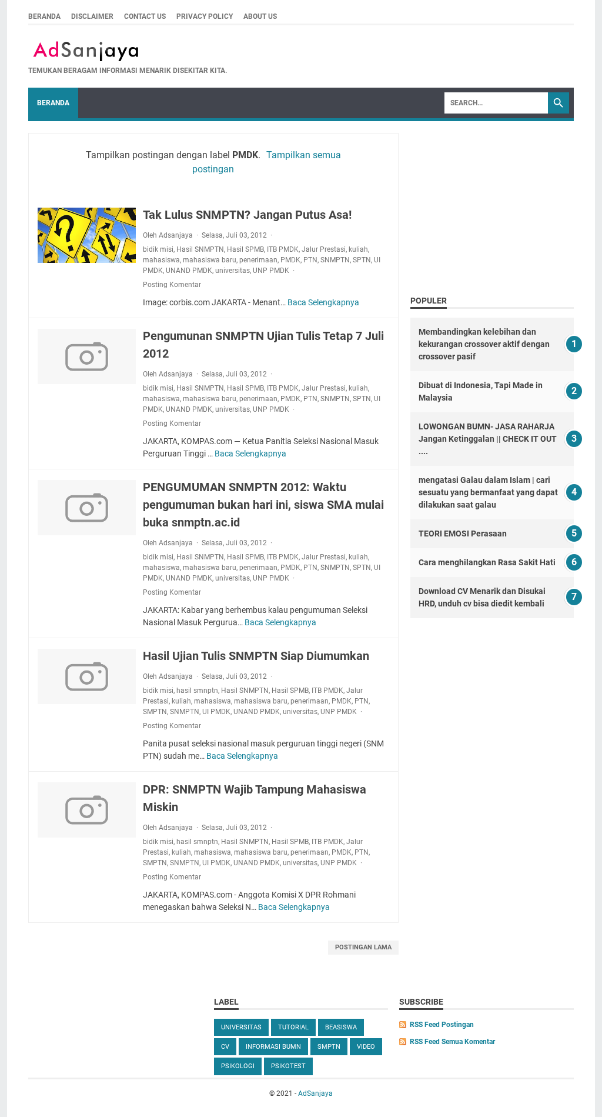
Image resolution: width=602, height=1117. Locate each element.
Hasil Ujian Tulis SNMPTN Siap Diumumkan (256, 656)
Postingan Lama (363, 947)
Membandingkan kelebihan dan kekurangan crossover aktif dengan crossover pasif (484, 344)
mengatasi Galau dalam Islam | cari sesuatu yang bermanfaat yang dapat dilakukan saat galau (488, 492)
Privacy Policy (204, 16)
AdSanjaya (315, 1093)
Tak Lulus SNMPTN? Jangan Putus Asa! (247, 215)
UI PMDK (216, 712)
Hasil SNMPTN (200, 249)
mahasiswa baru (209, 260)
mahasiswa (161, 260)
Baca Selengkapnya (323, 302)
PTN (310, 260)
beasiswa (341, 1027)
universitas (232, 270)
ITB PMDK (283, 249)
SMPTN (155, 712)
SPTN (362, 260)
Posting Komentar (172, 285)
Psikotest (288, 1066)
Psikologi (238, 1066)
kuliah (358, 249)
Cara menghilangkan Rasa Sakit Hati (487, 562)
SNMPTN (335, 260)
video (366, 1047)
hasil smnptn (197, 690)
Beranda (44, 16)
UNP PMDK (271, 270)
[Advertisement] (492, 203)
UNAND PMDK (189, 270)
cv (225, 1047)
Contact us (145, 16)
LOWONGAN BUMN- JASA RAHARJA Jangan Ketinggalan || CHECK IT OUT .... (488, 439)
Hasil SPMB (245, 249)
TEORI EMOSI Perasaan (463, 533)
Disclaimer (92, 16)
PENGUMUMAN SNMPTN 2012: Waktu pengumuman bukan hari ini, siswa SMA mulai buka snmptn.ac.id (263, 504)
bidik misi (158, 249)
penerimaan (258, 260)
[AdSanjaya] (127, 51)
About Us (260, 16)
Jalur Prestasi (324, 249)
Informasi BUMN (273, 1047)
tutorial (293, 1027)
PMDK (290, 260)
